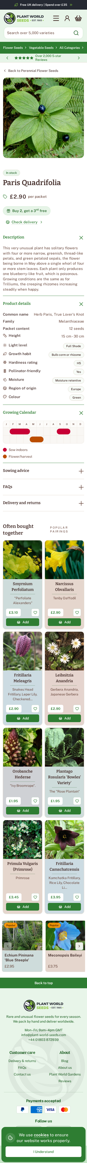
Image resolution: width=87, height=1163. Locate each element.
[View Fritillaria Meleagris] (22, 678)
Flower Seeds (13, 48)
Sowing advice (16, 470)
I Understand (43, 1152)
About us (65, 1067)
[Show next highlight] (78, 58)
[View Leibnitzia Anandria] (64, 678)
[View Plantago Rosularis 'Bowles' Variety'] (64, 772)
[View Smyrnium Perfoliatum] (22, 584)
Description (13, 237)
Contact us (22, 1074)
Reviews (64, 1081)
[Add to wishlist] (35, 612)
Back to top (44, 983)
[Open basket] (78, 18)
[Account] (67, 18)
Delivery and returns (22, 502)
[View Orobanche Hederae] (22, 772)
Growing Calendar (19, 412)
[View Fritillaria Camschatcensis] (64, 866)
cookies (41, 1134)
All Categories (69, 48)
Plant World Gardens (65, 1074)
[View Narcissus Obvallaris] (64, 584)
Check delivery (24, 222)
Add (25, 622)
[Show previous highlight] (7, 58)
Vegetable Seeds (42, 48)
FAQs (7, 486)
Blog (64, 1061)
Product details (17, 303)
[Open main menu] (56, 18)
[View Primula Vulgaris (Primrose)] (22, 866)
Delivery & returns (22, 1061)
